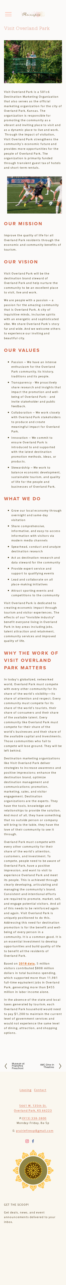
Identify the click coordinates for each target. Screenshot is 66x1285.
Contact (40, 1090)
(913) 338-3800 (34, 1118)
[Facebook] (33, 1141)
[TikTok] (39, 1141)
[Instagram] (27, 1141)
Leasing (25, 1090)
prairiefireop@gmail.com (34, 1130)
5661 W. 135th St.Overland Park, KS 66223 (33, 1108)
